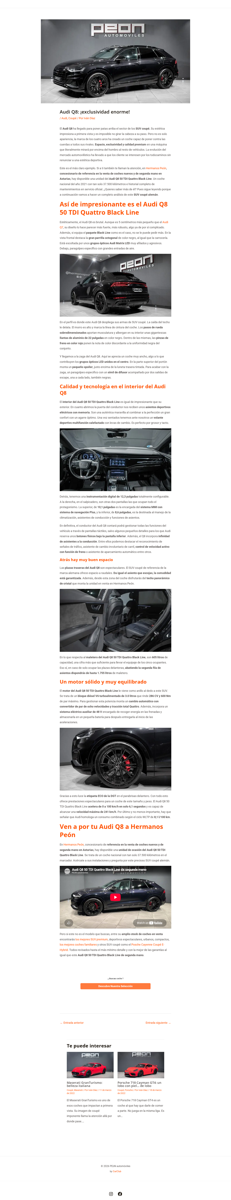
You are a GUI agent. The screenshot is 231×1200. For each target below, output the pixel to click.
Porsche (129, 1090)
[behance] (111, 1194)
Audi (64, 118)
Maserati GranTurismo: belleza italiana (84, 1084)
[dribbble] (120, 1194)
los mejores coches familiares (78, 944)
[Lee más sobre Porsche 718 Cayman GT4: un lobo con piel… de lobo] (141, 1064)
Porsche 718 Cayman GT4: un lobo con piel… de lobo (139, 1084)
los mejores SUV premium (91, 939)
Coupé (72, 118)
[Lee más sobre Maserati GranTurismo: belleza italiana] (90, 1064)
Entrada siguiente (158, 1022)
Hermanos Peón (156, 168)
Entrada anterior (72, 1022)
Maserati (78, 1090)
